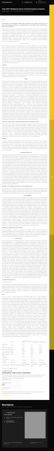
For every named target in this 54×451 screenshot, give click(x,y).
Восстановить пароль (6, 395)
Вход (3, 384)
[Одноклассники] (10, 370)
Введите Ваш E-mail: (6, 379)
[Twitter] (9, 370)
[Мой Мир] (11, 370)
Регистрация (5, 389)
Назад (3, 21)
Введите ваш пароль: (6, 382)
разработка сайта (36, 442)
